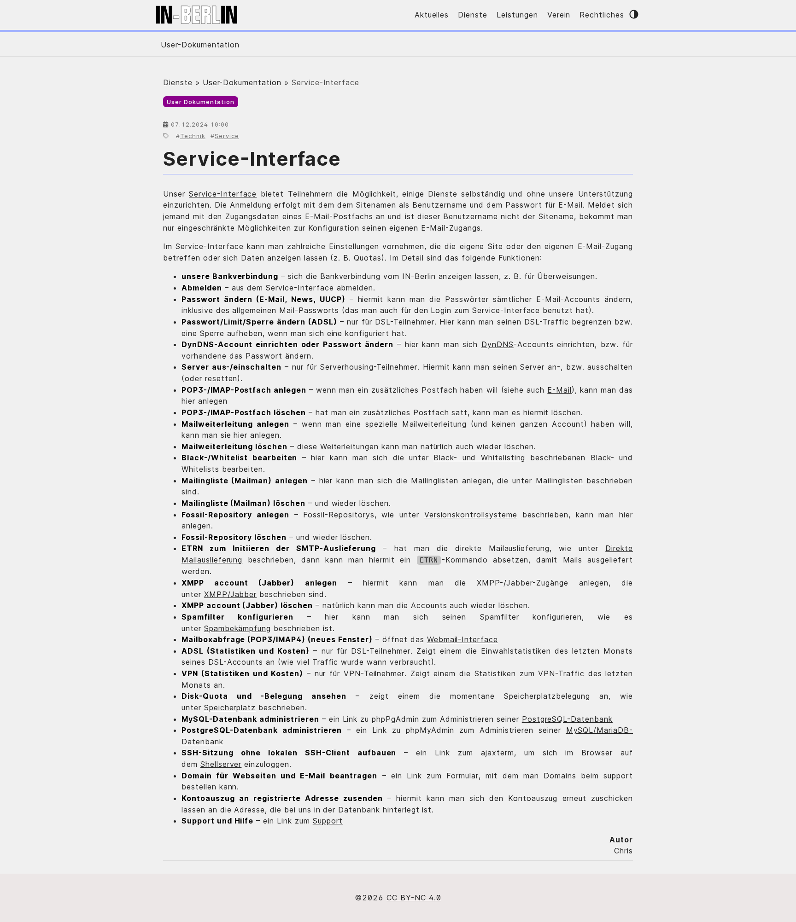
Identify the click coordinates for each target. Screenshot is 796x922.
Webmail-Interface (462, 639)
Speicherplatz (230, 707)
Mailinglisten (559, 480)
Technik (192, 136)
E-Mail (559, 389)
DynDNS (497, 344)
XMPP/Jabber (230, 594)
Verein (559, 14)
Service (227, 136)
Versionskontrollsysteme (470, 514)
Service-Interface (252, 158)
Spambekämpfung (237, 628)
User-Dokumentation (200, 44)
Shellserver (221, 764)
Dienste (472, 14)
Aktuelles (432, 14)
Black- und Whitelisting (479, 457)
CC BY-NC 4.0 (413, 897)
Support (328, 820)
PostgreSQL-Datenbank (567, 719)
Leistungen (517, 14)
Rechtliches (601, 14)
